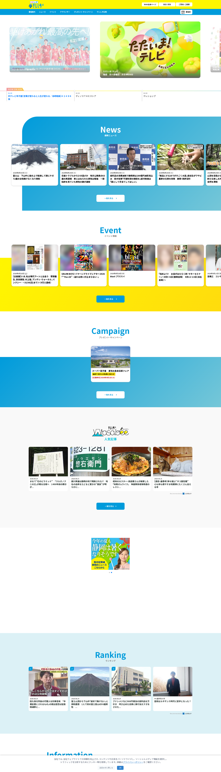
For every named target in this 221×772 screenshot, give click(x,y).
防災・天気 (167, 4)
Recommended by (176, 493)
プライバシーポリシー (133, 762)
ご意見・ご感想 (184, 4)
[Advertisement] (83, 600)
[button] (109, 572)
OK (120, 768)
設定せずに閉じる (106, 768)
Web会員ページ (150, 4)
